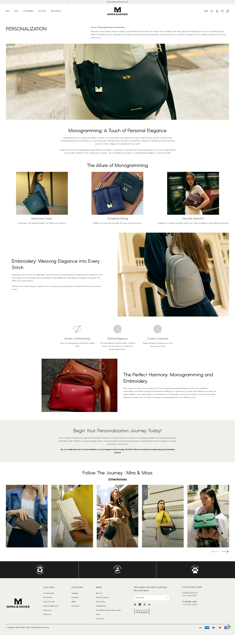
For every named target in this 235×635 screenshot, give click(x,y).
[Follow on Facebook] (140, 604)
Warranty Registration (50, 606)
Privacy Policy (100, 602)
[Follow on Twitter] (135, 604)
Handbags (74, 593)
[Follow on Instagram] (144, 604)
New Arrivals (56, 11)
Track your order (49, 602)
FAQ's (98, 614)
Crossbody (75, 597)
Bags (16, 11)
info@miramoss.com (190, 592)
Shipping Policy (101, 606)
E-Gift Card (47, 614)
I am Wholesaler (48, 593)
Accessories (28, 11)
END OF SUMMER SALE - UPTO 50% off (117, 2)
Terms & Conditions (102, 597)
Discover (42, 11)
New (7, 11)
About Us (99, 593)
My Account (47, 610)
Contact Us (100, 619)
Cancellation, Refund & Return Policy (108, 610)
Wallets (73, 602)
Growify (46, 627)
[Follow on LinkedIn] (149, 604)
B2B (206, 11)
